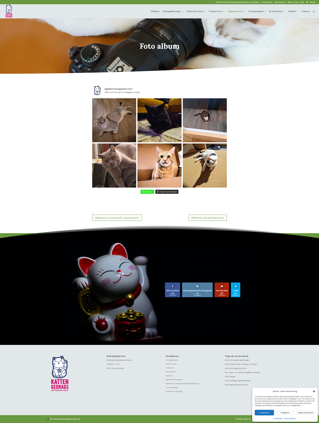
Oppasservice (235, 11)
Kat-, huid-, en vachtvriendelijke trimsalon (242, 372)
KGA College (230, 376)
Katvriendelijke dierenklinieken (238, 380)
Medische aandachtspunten (207, 217)
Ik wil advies (275, 11)
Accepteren (264, 412)
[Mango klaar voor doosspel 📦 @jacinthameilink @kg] (159, 165)
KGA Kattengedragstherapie (237, 360)
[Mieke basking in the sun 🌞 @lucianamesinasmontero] (205, 165)
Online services (171, 364)
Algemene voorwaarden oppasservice (117, 217)
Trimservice (215, 11)
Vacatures (169, 376)
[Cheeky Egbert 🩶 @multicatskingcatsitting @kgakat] (114, 165)
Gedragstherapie (171, 11)
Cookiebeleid (277, 418)
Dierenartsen (280, 2)
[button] (314, 391)
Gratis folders (266, 2)
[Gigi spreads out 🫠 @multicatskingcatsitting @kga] (114, 120)
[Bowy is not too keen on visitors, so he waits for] (205, 120)
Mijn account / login (296, 2)
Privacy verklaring (290, 418)
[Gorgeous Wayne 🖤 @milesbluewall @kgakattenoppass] (159, 120)
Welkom (155, 11)
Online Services (194, 11)
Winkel (292, 11)
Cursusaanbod (256, 11)
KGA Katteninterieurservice (236, 384)
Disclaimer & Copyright (174, 391)
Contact (305, 11)
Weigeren (285, 412)
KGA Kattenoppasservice (235, 368)
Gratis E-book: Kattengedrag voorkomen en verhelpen (237, 2)
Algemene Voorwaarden (174, 380)
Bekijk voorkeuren (305, 412)
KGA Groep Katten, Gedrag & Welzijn (241, 364)
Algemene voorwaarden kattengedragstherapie (182, 384)
